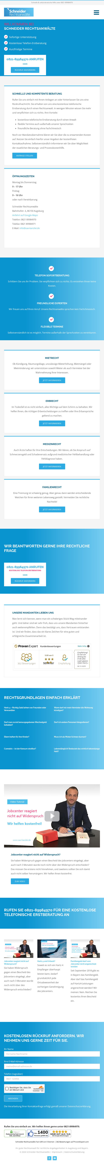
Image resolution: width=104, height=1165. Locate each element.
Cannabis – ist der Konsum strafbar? (20, 749)
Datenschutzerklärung (79, 1106)
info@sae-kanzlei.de (30, 228)
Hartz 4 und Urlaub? (46, 961)
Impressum (57, 1152)
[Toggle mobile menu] (97, 12)
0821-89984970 (67, 2)
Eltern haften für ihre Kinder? (16, 737)
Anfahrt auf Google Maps (25, 215)
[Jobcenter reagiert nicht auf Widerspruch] (52, 785)
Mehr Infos (82, 646)
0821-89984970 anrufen (25, 59)
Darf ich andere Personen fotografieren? (71, 722)
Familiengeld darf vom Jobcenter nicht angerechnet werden (83, 964)
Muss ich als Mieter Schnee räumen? (70, 737)
